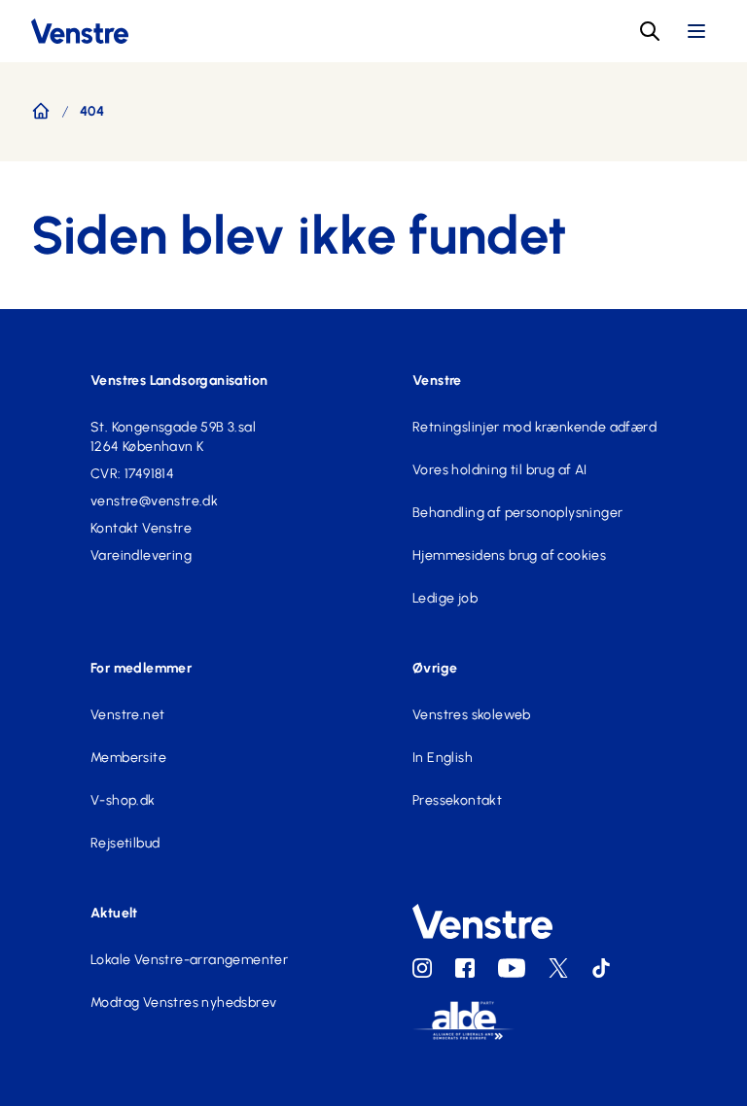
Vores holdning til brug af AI (499, 470)
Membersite (128, 757)
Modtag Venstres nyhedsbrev (183, 1002)
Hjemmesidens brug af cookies (509, 555)
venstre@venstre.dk (154, 501)
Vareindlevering (141, 555)
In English (442, 757)
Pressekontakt (457, 800)
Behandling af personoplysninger (517, 512)
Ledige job (445, 598)
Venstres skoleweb (471, 715)
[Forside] (41, 111)
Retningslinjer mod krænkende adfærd (534, 427)
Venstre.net (127, 715)
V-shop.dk (123, 800)
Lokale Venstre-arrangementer (189, 959)
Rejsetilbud (125, 843)
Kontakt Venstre (141, 528)
